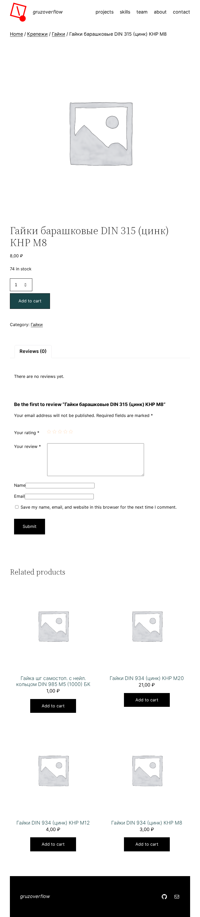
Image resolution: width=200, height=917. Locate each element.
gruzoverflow (48, 12)
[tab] (33, 351)
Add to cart (29, 300)
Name (20, 485)
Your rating (26, 432)
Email (19, 496)
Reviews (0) (33, 351)
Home (16, 34)
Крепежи (37, 34)
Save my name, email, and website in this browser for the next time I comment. (99, 507)
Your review (27, 446)
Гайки (58, 34)
